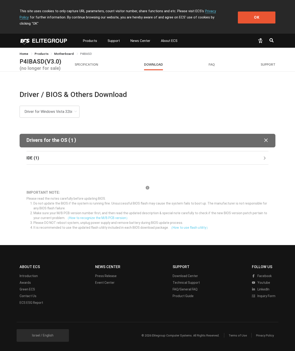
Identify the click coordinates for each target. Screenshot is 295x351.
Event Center (105, 282)
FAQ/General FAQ (185, 289)
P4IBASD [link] (86, 54)
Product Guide (183, 296)
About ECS (169, 41)
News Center (140, 41)
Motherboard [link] (64, 54)
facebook (264, 276)
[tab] (147, 158)
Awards (25, 282)
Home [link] (24, 54)
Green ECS (27, 289)
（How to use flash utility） (189, 227)
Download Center (185, 276)
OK (257, 17)
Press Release (106, 276)
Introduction (29, 276)
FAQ (212, 64)
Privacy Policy (265, 335)
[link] (41, 54)
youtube (263, 282)
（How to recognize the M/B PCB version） (97, 218)
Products (90, 41)
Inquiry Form (266, 296)
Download (153, 64)
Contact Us (28, 296)
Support (114, 41)
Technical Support (186, 282)
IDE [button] (33, 157)
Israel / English (42, 335)
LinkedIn (263, 289)
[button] (147, 140)
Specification (86, 64)
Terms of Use (238, 335)
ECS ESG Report (31, 302)
